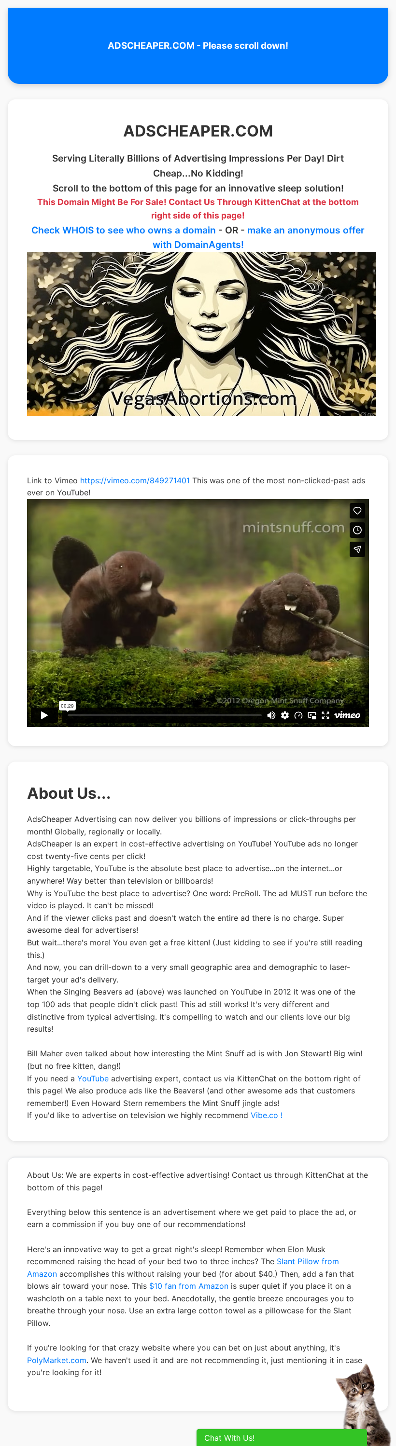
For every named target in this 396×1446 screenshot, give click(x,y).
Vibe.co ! (267, 1115)
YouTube (93, 1078)
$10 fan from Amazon (188, 1286)
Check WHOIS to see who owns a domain (123, 230)
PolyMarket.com (56, 1360)
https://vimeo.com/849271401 (135, 480)
